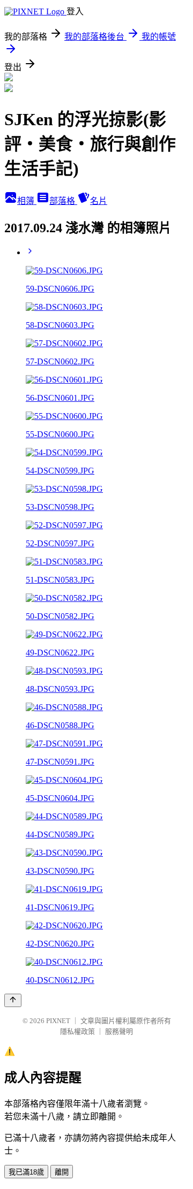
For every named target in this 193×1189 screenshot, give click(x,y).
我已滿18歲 (26, 1172)
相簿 (26, 200)
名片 (98, 200)
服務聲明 (119, 1031)
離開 (62, 1172)
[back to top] (12, 1000)
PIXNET (58, 1021)
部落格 (63, 200)
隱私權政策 (77, 1031)
